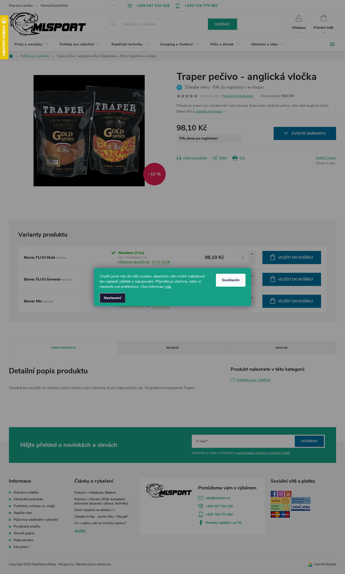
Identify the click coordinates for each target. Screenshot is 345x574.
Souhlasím (231, 280)
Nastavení (112, 298)
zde (168, 286)
